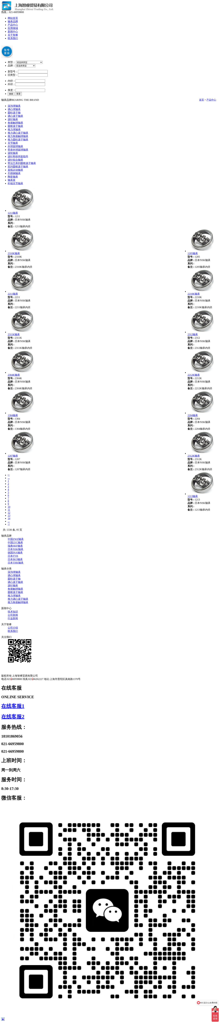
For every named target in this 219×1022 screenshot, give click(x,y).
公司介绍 (13, 627)
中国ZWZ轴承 (16, 539)
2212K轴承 (194, 375)
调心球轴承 (14, 109)
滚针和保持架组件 (18, 156)
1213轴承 (193, 496)
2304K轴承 (14, 375)
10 (9, 506)
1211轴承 (13, 213)
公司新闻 (13, 615)
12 (9, 512)
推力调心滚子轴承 (18, 132)
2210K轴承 (194, 293)
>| (9, 524)
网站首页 (13, 18)
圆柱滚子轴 (14, 112)
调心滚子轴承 (15, 116)
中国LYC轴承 (15, 542)
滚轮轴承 (13, 153)
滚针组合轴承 (15, 159)
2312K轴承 (194, 455)
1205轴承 (193, 253)
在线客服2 (12, 716)
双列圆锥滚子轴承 (18, 166)
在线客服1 (12, 706)
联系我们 (13, 38)
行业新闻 (13, 618)
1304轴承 (13, 415)
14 (9, 518)
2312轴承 (193, 334)
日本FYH (13, 556)
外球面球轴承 (15, 146)
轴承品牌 (13, 21)
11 (9, 509)
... (9, 478)
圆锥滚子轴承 (15, 126)
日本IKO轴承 (15, 559)
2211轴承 (13, 293)
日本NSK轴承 (15, 549)
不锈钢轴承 (14, 173)
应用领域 (13, 28)
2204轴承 (193, 415)
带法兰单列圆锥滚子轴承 (22, 163)
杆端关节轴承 (15, 183)
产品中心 (13, 24)
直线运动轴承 (15, 170)
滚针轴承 (13, 119)
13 (9, 515)
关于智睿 (13, 35)
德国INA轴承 (15, 552)
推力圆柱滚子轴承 (18, 139)
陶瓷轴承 (13, 176)
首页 (201, 100)
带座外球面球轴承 (18, 149)
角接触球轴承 (15, 122)
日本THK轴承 (15, 562)
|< (9, 475)
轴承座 (11, 180)
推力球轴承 (14, 129)
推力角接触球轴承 (18, 136)
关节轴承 (13, 143)
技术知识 (13, 611)
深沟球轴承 (14, 105)
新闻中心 (13, 31)
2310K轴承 (14, 253)
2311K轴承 (14, 334)
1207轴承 (13, 455)
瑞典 (15, 545)
